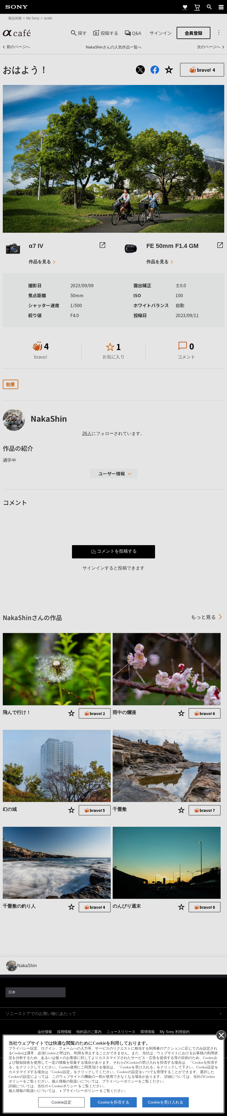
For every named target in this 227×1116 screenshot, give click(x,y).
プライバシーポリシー (81, 1091)
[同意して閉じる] (221, 1035)
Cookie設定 (61, 1102)
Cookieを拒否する (113, 1102)
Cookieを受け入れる (165, 1102)
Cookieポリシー (64, 1086)
